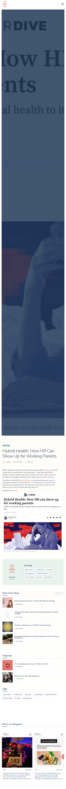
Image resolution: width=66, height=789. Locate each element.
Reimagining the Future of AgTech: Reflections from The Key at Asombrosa (36, 637)
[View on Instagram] (30, 735)
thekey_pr (6, 734)
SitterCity (48, 470)
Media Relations (49, 577)
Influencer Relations (42, 573)
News (6, 445)
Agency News (29, 569)
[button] (62, 4)
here (15, 490)
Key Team (39, 577)
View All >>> (59, 593)
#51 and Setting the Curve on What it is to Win (31, 664)
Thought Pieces (40, 569)
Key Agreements (29, 573)
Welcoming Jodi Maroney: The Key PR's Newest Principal (34, 601)
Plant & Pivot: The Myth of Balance (26, 676)
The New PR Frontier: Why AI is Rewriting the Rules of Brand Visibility (36, 612)
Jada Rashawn (26, 480)
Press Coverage (29, 577)
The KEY (8, 462)
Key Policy (50, 569)
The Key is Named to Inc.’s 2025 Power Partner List (32, 625)
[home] (5, 4)
